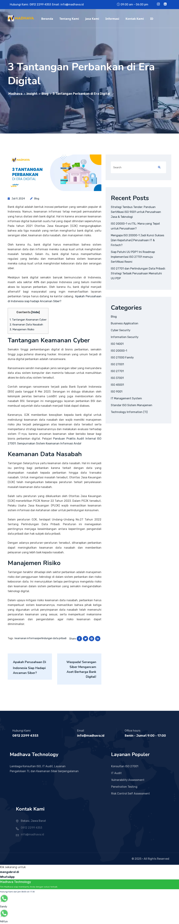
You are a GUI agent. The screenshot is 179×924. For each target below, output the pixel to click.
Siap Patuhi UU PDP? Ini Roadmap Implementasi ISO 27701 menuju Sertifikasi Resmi (133, 256)
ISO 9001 (116, 391)
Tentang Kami (69, 19)
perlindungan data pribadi (52, 638)
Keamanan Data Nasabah (26, 324)
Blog (36, 198)
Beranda (47, 19)
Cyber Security (120, 330)
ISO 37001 (117, 378)
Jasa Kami (92, 19)
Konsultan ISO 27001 (124, 766)
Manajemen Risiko (22, 329)
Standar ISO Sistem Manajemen (131, 405)
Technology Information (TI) (129, 412)
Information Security (124, 337)
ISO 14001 (117, 344)
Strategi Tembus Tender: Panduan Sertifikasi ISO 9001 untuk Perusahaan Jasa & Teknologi (136, 211)
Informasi (112, 19)
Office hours (132, 730)
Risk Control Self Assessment (130, 793)
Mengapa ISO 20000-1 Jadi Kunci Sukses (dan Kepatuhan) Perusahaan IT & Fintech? (137, 240)
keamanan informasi (26, 638)
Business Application (124, 323)
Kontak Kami (135, 19)
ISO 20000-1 (119, 350)
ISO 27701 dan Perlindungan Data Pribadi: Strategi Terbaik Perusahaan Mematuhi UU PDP (138, 273)
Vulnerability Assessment (127, 780)
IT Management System (126, 398)
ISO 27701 (117, 371)
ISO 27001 (117, 364)
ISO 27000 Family (122, 357)
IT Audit (116, 773)
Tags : (11, 638)
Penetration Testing (124, 786)
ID (151, 19)
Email (80, 730)
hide (35, 312)
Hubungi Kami (21, 730)
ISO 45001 (117, 384)
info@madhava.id (72, 4)
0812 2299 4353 (40, 4)
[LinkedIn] (165, 4)
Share (72, 638)
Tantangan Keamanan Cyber (28, 319)
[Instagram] (158, 4)
